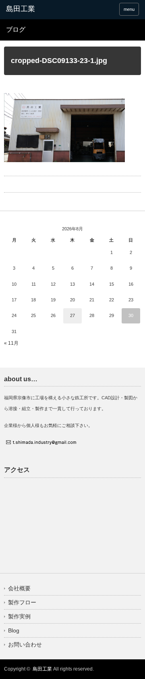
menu (129, 9)
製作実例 (19, 616)
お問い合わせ (25, 644)
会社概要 (19, 588)
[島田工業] (35, 9)
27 (72, 315)
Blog (13, 630)
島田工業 (42, 669)
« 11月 (11, 343)
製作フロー (22, 602)
